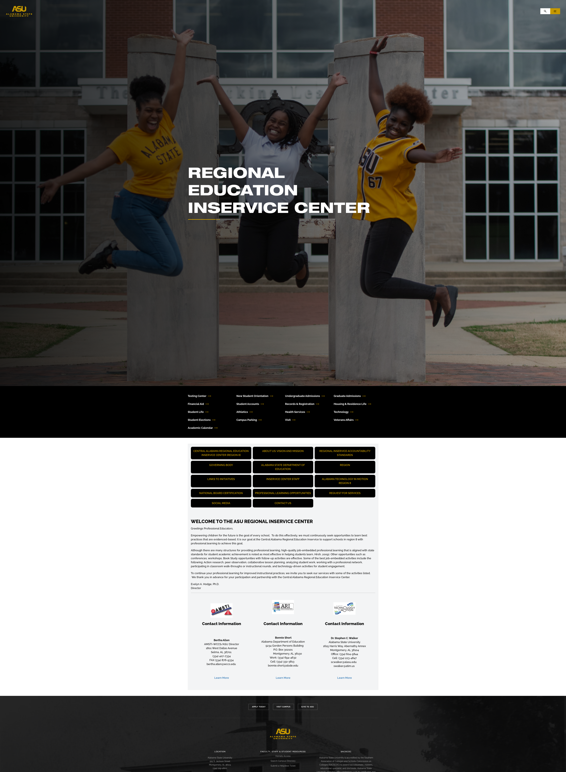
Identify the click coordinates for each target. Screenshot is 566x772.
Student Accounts (247, 403)
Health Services (295, 411)
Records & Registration (299, 403)
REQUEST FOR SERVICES (345, 493)
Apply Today (259, 707)
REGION (345, 465)
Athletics (242, 411)
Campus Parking (246, 419)
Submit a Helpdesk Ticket (283, 766)
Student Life (196, 411)
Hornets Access (283, 756)
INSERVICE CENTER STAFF (283, 479)
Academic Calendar (200, 427)
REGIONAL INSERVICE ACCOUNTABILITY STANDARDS (345, 453)
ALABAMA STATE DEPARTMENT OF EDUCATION (283, 467)
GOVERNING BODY (221, 465)
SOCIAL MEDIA (221, 503)
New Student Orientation (252, 396)
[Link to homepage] (283, 734)
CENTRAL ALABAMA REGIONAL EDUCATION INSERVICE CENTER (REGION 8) (221, 453)
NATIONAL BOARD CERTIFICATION (221, 493)
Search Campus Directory (283, 761)
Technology (341, 411)
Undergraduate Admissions (302, 396)
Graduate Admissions (347, 396)
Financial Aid (196, 403)
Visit (288, 419)
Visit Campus (283, 707)
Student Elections (199, 419)
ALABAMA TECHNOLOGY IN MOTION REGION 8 (345, 481)
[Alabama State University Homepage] (19, 11)
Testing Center (197, 396)
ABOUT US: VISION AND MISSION (283, 451)
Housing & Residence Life (350, 403)
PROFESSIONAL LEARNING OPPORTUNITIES (283, 493)
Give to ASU (307, 707)
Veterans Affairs (344, 419)
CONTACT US (283, 503)
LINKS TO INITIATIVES (221, 479)
